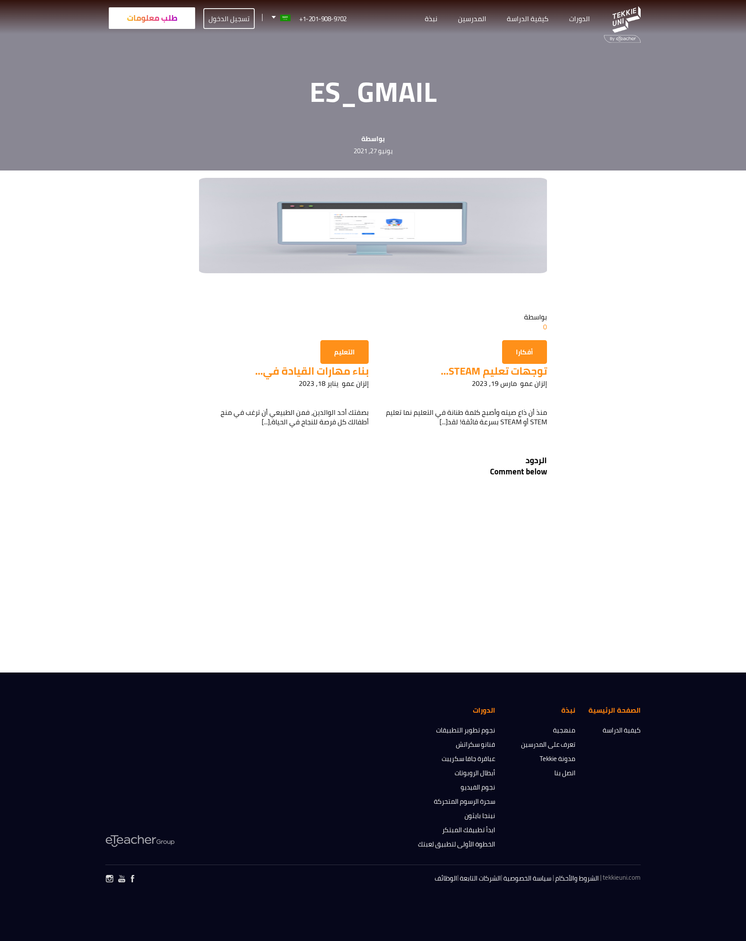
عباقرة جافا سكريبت (468, 758)
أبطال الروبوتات (475, 773)
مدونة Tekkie (557, 758)
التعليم (344, 352)
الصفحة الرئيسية (614, 710)
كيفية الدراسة (622, 730)
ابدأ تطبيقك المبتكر (468, 830)
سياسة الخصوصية (527, 878)
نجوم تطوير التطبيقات (465, 730)
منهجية (564, 730)
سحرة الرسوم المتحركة (464, 801)
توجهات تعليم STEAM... (494, 371)
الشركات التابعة (480, 878)
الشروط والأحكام (577, 878)
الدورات (579, 18)
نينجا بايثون (480, 815)
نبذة (431, 18)
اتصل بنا (564, 773)
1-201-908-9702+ (323, 19)
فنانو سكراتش (475, 744)
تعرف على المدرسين (548, 744)
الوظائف (446, 878)
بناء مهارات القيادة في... (312, 371)
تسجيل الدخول (229, 18)
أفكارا (524, 352)
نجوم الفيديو (478, 787)
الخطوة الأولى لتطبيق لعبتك (456, 844)
